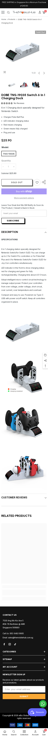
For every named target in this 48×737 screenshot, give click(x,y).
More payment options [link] (24, 198)
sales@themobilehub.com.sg (20, 637)
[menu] (3, 12)
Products (11, 19)
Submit (24, 696)
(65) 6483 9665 (17, 633)
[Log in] (39, 12)
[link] (24, 592)
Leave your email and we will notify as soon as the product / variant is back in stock (22, 206)
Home (3, 19)
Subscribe (13, 220)
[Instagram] (10, 644)
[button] (39, 72)
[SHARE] (43, 182)
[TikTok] (15, 644)
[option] (24, 52)
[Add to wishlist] (37, 182)
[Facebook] (4, 644)
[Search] (8, 12)
